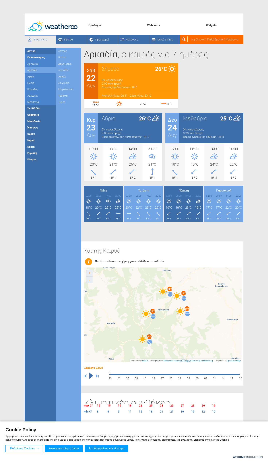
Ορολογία (94, 25)
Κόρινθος (32, 89)
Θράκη (31, 134)
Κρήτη (31, 146)
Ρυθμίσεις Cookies (22, 448)
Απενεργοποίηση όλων (64, 448)
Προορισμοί (102, 39)
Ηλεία (30, 83)
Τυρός (61, 102)
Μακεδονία (33, 121)
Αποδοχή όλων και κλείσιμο (106, 448)
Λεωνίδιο (63, 83)
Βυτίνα (62, 57)
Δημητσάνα (64, 63)
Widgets (211, 25)
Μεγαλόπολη (65, 89)
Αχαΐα (30, 76)
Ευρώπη (32, 153)
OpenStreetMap (234, 360)
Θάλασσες (132, 39)
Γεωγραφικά (40, 39)
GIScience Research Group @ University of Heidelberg (188, 360)
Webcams (153, 25)
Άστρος (62, 51)
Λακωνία (32, 95)
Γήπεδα (68, 39)
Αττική (31, 51)
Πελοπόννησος (36, 57)
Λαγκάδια (63, 70)
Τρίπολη (63, 95)
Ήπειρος (32, 127)
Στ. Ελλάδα (33, 108)
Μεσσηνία (33, 102)
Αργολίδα (32, 63)
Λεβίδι (62, 76)
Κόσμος (31, 159)
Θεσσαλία (33, 114)
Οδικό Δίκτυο (165, 39)
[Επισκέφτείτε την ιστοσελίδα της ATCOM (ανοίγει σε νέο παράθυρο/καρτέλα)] (248, 457)
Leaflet (145, 360)
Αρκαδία (32, 70)
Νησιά (30, 140)
